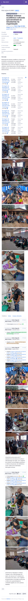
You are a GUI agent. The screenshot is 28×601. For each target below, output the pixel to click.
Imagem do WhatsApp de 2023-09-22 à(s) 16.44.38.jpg (6, 96)
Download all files (26, 77)
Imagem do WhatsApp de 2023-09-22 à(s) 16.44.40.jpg (6, 88)
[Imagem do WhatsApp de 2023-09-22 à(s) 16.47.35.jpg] (12, 266)
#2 (25, 328)
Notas (9, 316)
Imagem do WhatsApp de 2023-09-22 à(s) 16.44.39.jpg (6, 105)
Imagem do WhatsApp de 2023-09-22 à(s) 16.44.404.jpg (6, 80)
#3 (25, 338)
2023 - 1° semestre (18, 38)
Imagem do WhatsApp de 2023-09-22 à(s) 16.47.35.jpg (6, 121)
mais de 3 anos (14, 27)
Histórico (4, 316)
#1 (25, 320)
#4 (25, 347)
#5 (25, 472)
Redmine (8, 599)
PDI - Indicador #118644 (12, 13)
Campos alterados (17, 316)
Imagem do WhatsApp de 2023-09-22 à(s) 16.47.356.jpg (6, 129)
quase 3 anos (9, 29)
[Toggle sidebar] (0, 5)
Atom (19, 593)
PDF (25, 593)
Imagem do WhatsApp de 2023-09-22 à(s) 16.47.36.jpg (6, 113)
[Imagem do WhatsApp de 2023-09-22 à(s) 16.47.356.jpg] (12, 296)
